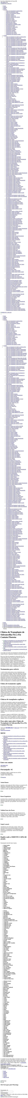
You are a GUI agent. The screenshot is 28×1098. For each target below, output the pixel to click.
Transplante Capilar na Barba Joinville (14, 211)
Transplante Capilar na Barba (12, 207)
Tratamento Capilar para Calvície (13, 285)
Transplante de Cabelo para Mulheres (14, 253)
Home (4, 6)
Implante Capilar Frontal (11, 138)
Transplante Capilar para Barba (12, 212)
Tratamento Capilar (10, 258)
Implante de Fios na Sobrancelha (13, 153)
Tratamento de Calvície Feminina (13, 290)
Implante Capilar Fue (10, 95)
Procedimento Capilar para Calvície (13, 190)
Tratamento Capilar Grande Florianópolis (15, 260)
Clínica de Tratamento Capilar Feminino (14, 50)
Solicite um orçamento (5, 730)
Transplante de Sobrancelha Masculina (14, 223)
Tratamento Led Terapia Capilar (13, 296)
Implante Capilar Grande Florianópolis (14, 85)
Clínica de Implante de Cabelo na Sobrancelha (16, 36)
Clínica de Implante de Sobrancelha (13, 38)
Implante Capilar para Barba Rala (13, 125)
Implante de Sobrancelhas (11, 163)
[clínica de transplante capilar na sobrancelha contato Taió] (15, 648)
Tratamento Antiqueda (10, 299)
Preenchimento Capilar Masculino (13, 182)
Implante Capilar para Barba (12, 124)
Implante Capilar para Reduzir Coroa (14, 117)
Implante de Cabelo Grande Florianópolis (15, 140)
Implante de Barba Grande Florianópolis (14, 128)
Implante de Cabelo (10, 139)
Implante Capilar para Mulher (12, 91)
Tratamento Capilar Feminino (12, 259)
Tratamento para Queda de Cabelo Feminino (15, 308)
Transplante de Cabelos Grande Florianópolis (15, 255)
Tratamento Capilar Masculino (12, 263)
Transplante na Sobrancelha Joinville (14, 229)
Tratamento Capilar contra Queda (13, 270)
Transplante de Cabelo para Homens (14, 252)
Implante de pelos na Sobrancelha (13, 154)
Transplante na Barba (10, 217)
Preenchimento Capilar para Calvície (14, 187)
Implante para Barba (10, 134)
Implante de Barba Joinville (12, 129)
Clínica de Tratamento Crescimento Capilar (15, 57)
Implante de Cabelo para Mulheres (13, 146)
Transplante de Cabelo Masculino (13, 250)
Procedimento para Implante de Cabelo (14, 202)
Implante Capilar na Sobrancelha (13, 150)
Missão (4, 8)
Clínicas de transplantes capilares (13, 13)
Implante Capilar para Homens (12, 168)
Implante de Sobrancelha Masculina (13, 161)
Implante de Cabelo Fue (11, 96)
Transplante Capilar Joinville (12, 237)
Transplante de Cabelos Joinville (13, 257)
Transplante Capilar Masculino (12, 238)
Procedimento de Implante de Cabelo (14, 198)
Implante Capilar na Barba (11, 123)
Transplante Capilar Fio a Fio (12, 233)
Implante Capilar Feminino (11, 83)
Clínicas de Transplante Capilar (12, 81)
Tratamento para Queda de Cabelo (13, 307)
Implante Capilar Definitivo (12, 164)
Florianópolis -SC (4, 1090)
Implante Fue (9, 97)
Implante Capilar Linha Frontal (12, 165)
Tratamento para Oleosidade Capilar (13, 281)
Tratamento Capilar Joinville (12, 261)
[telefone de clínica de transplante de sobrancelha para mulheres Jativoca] (15, 650)
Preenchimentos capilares (11, 23)
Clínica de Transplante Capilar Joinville (14, 75)
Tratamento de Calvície (11, 289)
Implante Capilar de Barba (11, 122)
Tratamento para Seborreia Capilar (13, 284)
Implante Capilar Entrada (11, 111)
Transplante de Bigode (11, 216)
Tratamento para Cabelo (11, 269)
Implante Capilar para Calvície (12, 112)
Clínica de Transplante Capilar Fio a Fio (14, 70)
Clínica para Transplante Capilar (13, 80)
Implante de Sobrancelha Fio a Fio (13, 158)
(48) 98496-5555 (4, 2)
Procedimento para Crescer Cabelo (13, 201)
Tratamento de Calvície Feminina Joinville (15, 294)
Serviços (5, 9)
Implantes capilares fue (11, 15)
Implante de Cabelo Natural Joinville (14, 174)
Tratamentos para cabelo (11, 31)
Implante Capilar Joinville (11, 86)
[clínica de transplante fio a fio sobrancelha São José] (14, 640)
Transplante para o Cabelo (11, 243)
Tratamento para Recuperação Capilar (14, 283)
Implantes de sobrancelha (11, 20)
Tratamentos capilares (10, 30)
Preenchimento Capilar (11, 176)
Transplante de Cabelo (11, 240)
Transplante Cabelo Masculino (12, 244)
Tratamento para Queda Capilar (12, 306)
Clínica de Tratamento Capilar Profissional (15, 56)
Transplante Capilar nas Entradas (13, 239)
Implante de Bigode (10, 132)
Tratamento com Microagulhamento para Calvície (16, 286)
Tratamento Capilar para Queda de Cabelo (15, 264)
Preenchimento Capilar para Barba (13, 185)
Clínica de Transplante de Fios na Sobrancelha (16, 40)
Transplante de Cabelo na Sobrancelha (14, 218)
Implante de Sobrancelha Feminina (13, 156)
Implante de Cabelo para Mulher (13, 145)
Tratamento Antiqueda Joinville (12, 302)
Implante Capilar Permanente (12, 169)
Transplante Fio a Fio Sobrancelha (13, 226)
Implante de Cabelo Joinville (12, 142)
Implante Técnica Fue (10, 98)
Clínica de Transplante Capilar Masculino (15, 76)
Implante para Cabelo (10, 149)
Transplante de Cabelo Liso (12, 249)
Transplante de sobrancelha (12, 27)
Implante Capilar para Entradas (12, 90)
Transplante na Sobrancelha (12, 227)
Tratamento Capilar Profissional (13, 265)
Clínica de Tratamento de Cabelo (13, 59)
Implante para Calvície (11, 121)
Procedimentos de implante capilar (13, 24)
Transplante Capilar (10, 231)
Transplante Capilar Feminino (12, 232)
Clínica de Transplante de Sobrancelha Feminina (16, 43)
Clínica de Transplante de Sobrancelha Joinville (16, 48)
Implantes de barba (10, 18)
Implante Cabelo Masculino (12, 137)
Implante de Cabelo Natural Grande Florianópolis (16, 172)
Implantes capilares (10, 14)
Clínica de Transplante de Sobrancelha (14, 41)
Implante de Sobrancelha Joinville (13, 160)
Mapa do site (6, 1077)
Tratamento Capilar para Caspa (12, 275)
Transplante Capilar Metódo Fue (13, 101)
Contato (5, 35)
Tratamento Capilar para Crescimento (14, 276)
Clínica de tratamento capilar (12, 12)
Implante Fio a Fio (10, 93)
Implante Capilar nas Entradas (12, 87)
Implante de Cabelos (10, 148)
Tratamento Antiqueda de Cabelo (13, 300)
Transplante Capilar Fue (11, 100)
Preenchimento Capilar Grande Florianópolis (15, 180)
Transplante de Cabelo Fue (11, 107)
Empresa (5, 7)
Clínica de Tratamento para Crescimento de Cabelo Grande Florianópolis (15, 63)
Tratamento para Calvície (11, 297)
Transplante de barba (10, 25)
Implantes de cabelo (10, 19)
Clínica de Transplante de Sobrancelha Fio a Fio (16, 44)
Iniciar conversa (4, 1093)
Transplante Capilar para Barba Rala (14, 213)
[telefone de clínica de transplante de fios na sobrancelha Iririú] (15, 643)
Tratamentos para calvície (11, 33)
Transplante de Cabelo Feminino (13, 247)
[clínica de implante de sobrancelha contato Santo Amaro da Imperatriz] (15, 645)
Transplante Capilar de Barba (12, 206)
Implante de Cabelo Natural (12, 171)
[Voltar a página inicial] (6, 3)
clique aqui (16, 727)
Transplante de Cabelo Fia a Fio (13, 248)
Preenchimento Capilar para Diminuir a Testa (15, 189)
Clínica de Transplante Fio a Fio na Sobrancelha (16, 49)
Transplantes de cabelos (11, 29)
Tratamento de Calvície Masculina (13, 295)
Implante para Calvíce (10, 119)
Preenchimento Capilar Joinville (13, 181)
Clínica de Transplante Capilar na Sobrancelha (16, 39)
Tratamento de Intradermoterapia (13, 266)
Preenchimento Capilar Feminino (13, 179)
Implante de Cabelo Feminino (12, 170)
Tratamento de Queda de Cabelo (13, 305)
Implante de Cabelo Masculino (12, 143)
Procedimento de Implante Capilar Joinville (15, 195)
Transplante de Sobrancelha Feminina (14, 221)
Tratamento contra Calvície (12, 287)
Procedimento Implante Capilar (12, 200)
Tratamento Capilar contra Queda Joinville (15, 274)
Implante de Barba (10, 127)
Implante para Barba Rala (11, 135)
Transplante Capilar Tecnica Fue (13, 106)
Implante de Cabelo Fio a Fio (12, 92)
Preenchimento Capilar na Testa (13, 184)
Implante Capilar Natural (11, 166)
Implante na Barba (10, 133)
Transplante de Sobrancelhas (12, 224)
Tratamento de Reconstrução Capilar (14, 280)
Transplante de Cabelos (11, 254)
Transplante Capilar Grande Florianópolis (15, 236)
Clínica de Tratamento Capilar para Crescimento (16, 53)
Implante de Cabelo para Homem (13, 144)
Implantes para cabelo (10, 22)
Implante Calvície (10, 108)
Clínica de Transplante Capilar (12, 67)
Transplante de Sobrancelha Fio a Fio (14, 222)
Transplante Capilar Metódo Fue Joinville (15, 104)
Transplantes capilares (10, 28)
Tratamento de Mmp (10, 268)
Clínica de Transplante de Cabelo (13, 77)
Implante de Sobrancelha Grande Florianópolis (16, 159)
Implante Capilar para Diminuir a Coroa (14, 88)
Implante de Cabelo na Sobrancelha (13, 151)
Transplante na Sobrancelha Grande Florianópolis (16, 228)
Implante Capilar (9, 82)
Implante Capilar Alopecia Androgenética (15, 109)
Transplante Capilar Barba (11, 205)
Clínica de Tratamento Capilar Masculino (15, 51)
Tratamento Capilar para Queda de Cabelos (15, 304)
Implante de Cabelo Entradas (12, 118)
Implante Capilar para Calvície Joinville (14, 116)
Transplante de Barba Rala (11, 215)
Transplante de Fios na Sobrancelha (13, 219)
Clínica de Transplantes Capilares (13, 78)
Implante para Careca (10, 175)
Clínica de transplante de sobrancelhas (14, 10)
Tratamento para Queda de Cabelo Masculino (15, 310)
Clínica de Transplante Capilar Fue (13, 71)
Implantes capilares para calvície (13, 17)
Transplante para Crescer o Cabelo (13, 242)
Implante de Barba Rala (11, 130)
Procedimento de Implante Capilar (13, 191)
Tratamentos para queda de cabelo (13, 34)
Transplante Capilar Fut (11, 234)
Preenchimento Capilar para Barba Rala (14, 186)
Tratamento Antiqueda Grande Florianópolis (15, 301)
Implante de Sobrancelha (11, 155)
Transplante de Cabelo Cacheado (13, 245)
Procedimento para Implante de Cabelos (14, 203)
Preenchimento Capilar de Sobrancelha (14, 177)
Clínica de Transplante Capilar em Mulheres (15, 69)
